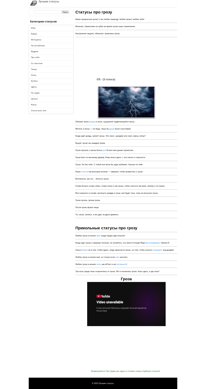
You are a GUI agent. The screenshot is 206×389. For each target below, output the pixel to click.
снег (117, 257)
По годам (35, 93)
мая (98, 235)
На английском (38, 45)
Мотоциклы (36, 40)
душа (112, 129)
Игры (33, 28)
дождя (92, 121)
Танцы (34, 69)
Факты (34, 105)
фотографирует (153, 243)
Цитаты (34, 99)
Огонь (33, 75)
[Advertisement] (126, 57)
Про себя (35, 57)
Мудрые (34, 51)
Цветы (34, 87)
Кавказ (34, 34)
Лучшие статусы (49, 1)
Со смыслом (36, 63)
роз (104, 150)
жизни (85, 250)
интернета (122, 264)
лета (98, 264)
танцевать (157, 250)
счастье (84, 171)
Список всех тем (38, 110)
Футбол (34, 81)
